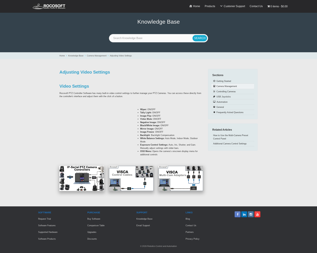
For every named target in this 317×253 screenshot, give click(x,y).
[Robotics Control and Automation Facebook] (238, 214)
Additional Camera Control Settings (230, 143)
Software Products (47, 239)
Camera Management (96, 56)
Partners (190, 232)
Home (62, 56)
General (220, 107)
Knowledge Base (76, 56)
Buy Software (93, 219)
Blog (188, 219)
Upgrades (91, 232)
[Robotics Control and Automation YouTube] (257, 214)
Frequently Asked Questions (230, 112)
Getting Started (223, 81)
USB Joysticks (223, 96)
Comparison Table (96, 225)
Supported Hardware (47, 232)
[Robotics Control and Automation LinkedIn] (244, 214)
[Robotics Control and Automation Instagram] (251, 214)
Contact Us (256, 6)
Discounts (92, 239)
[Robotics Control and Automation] (49, 6)
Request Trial (44, 219)
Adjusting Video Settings (121, 56)
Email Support (143, 225)
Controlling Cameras (226, 91)
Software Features (47, 225)
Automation (222, 102)
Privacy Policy (192, 239)
